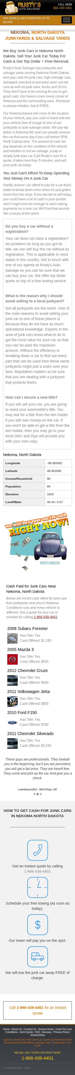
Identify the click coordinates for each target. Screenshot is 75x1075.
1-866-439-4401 (37, 871)
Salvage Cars (43, 1042)
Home (6, 1029)
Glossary (47, 1032)
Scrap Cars (58, 1042)
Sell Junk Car (34, 1039)
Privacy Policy (61, 1032)
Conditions (12, 1032)
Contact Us (30, 1029)
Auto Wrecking (25, 1042)
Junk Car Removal (54, 1039)
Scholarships (37, 1035)
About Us (16, 1029)
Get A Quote (26, 1032)
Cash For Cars (64, 1029)
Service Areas (46, 1029)
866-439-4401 (62, 8)
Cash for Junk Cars (14, 1039)
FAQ (37, 1032)
